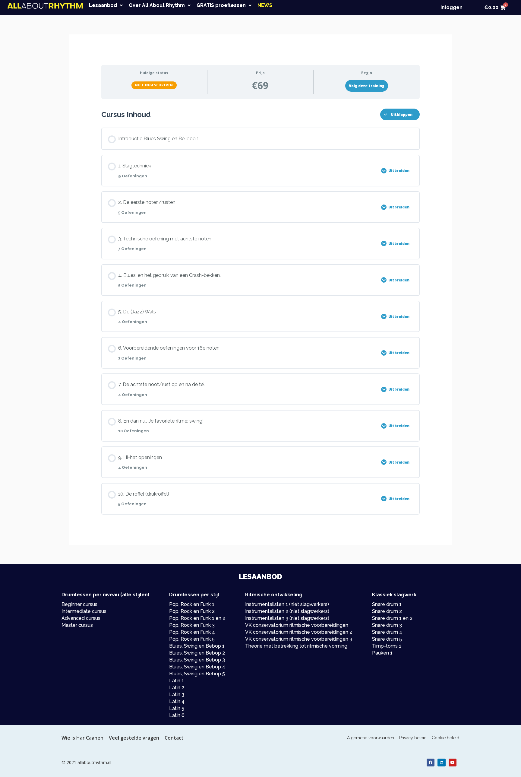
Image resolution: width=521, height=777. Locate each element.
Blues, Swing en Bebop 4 (197, 667)
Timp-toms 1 (386, 646)
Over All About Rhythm (157, 5)
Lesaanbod (103, 5)
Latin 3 (176, 694)
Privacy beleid (413, 737)
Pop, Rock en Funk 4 (192, 632)
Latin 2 (176, 687)
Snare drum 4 (387, 632)
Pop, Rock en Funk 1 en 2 (197, 618)
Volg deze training (366, 85)
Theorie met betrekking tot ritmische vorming (296, 646)
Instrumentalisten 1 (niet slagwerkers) (287, 604)
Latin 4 (177, 701)
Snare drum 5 (387, 639)
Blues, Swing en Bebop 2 (197, 653)
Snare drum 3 (387, 625)
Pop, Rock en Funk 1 (191, 604)
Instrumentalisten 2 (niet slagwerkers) (287, 611)
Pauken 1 (382, 653)
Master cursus (77, 625)
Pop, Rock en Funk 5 (192, 639)
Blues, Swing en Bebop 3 (197, 660)
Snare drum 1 (387, 604)
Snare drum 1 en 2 (392, 618)
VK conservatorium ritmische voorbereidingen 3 (298, 639)
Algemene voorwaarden (370, 737)
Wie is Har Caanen (82, 737)
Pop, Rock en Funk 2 (192, 611)
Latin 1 (176, 680)
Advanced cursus (81, 618)
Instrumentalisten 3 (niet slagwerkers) (287, 618)
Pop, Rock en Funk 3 (192, 625)
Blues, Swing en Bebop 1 (197, 646)
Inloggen (451, 7)
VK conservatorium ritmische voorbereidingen (296, 625)
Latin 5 (176, 708)
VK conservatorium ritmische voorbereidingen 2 (298, 632)
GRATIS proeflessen (221, 5)
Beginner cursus (79, 604)
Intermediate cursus (84, 611)
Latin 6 (177, 715)
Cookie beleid (445, 737)
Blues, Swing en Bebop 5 (197, 674)
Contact (174, 737)
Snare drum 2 (387, 611)
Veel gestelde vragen (134, 737)
